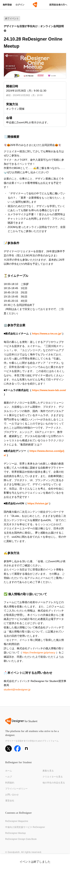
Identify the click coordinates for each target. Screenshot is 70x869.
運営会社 (9, 800)
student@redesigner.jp (17, 689)
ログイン (19, 5)
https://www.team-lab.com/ (49, 390)
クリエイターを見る (53, 776)
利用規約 (9, 782)
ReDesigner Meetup (15, 833)
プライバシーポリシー (16, 788)
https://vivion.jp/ (37, 503)
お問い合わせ (12, 794)
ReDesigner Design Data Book (21, 839)
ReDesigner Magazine (16, 821)
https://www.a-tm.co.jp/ (46, 333)
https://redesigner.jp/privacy (39, 652)
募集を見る (48, 770)
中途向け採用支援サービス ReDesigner (25, 827)
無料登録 (7, 5)
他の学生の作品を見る (54, 782)
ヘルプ (8, 776)
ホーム (8, 770)
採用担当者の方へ (58, 4)
